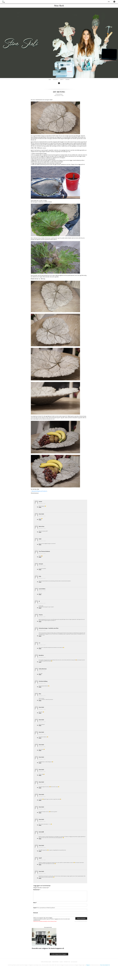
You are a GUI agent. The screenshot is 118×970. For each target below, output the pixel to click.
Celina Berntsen (43, 668)
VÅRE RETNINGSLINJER (46, 961)
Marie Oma (41, 526)
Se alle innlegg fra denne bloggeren (59, 954)
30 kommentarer (59, 94)
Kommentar (36, 889)
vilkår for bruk (82, 921)
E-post (44, 907)
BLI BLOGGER (74, 961)
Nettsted (35, 912)
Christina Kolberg (43, 681)
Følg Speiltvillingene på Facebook (39, 491)
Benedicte (41, 655)
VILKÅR (61, 961)
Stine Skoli (59, 5)
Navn (35, 902)
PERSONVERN (55, 961)
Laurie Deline (42, 588)
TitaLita (41, 614)
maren (40, 501)
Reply (40, 507)
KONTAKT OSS (67, 961)
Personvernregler (78, 921)
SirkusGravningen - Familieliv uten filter (48, 628)
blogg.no (88, 965)
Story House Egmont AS (105, 965)
